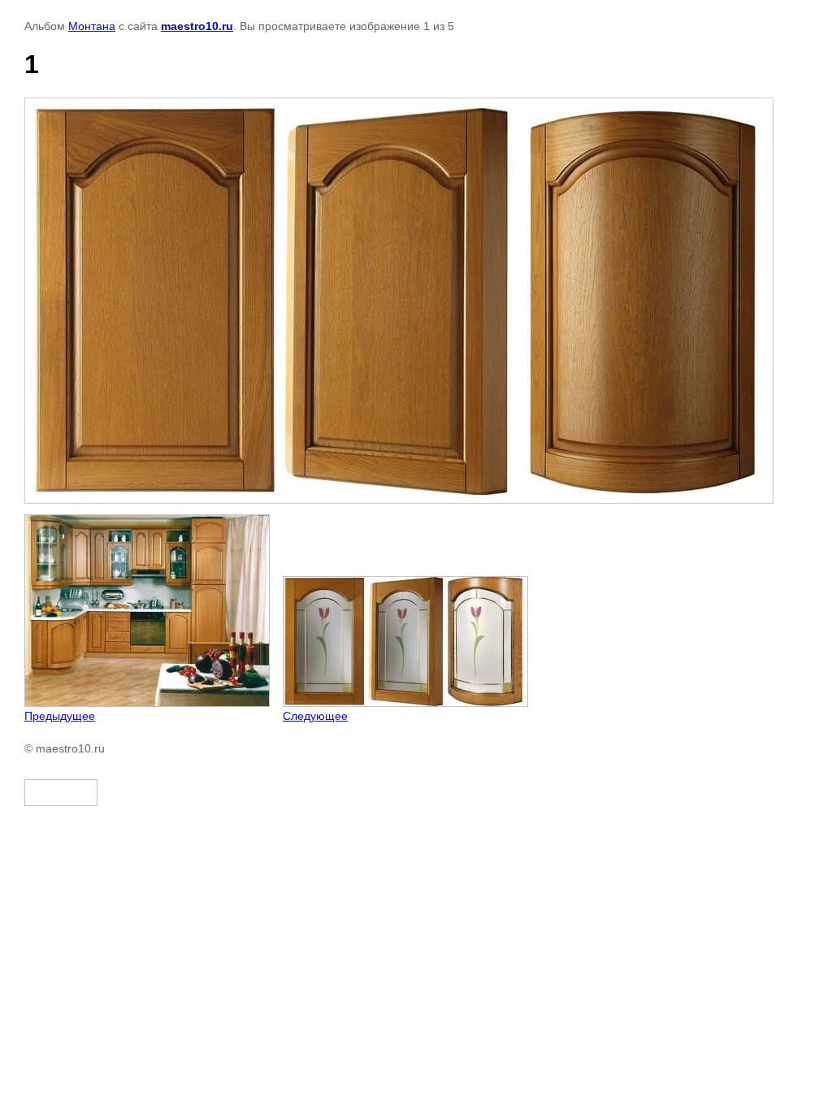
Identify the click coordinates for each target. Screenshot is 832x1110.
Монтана (91, 26)
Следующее (315, 715)
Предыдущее (59, 715)
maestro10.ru (197, 26)
